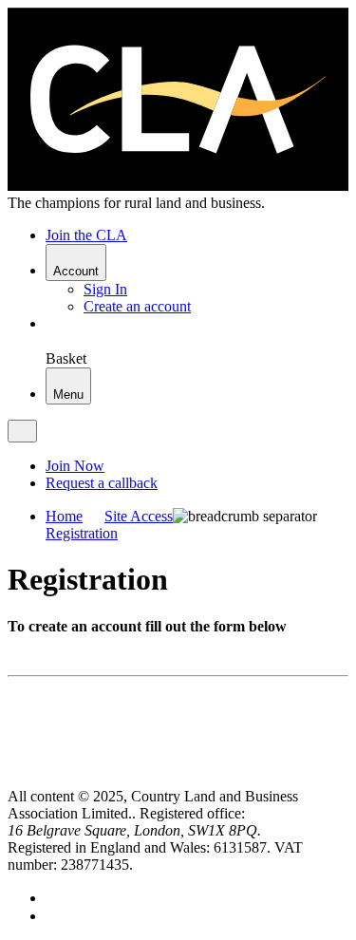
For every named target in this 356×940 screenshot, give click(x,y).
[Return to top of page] (15, 779)
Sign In (105, 289)
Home (64, 516)
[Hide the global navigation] (22, 431)
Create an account (137, 306)
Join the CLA (86, 235)
